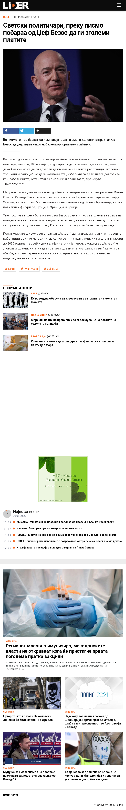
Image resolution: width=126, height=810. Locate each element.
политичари (31, 268)
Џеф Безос (52, 268)
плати (11, 268)
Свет (6, 17)
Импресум (10, 795)
